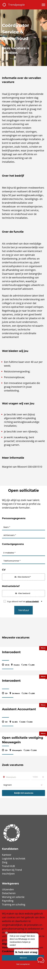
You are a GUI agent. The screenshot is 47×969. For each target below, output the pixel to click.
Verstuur (23, 610)
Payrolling (7, 900)
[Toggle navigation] (43, 4)
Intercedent (11, 652)
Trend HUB (8, 866)
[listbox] (38, 777)
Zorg (4, 862)
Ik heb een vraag (26, 952)
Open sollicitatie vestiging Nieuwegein (22, 740)
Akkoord (23, 958)
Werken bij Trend (12, 870)
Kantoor (6, 854)
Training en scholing (13, 904)
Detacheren (9, 893)
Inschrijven (8, 873)
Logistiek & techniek (13, 858)
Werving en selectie (13, 897)
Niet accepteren (23, 964)
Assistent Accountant (19, 709)
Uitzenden (8, 889)
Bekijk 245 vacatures (23, 793)
